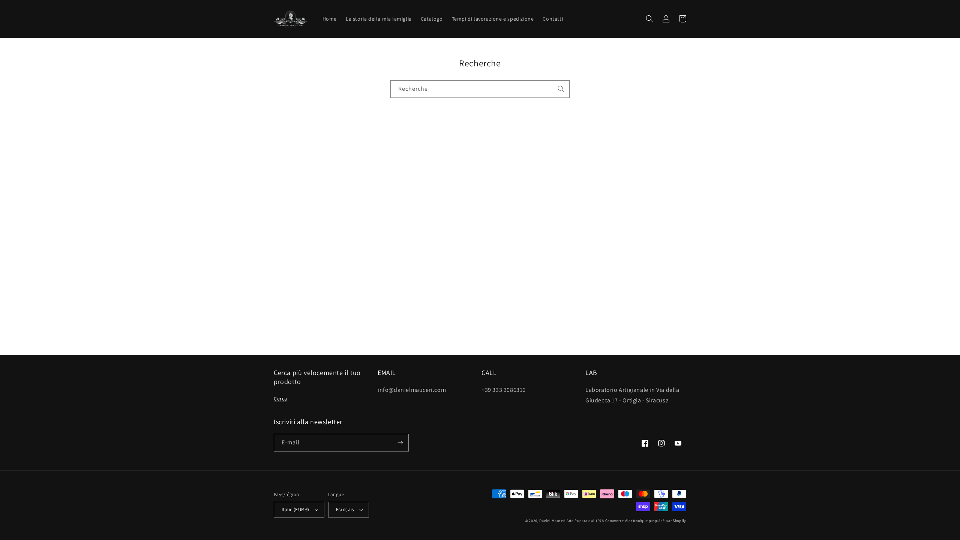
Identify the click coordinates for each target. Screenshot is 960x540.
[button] (649, 18)
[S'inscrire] (400, 443)
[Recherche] (561, 89)
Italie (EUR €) (295, 509)
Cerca (280, 398)
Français (345, 509)
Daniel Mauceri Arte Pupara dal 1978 (571, 520)
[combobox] (480, 89)
